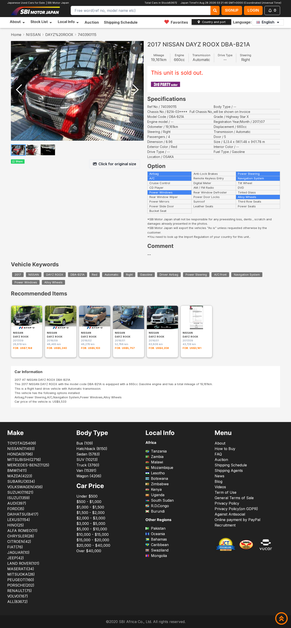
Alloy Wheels (53, 282)
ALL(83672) (17, 601)
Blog (218, 481)
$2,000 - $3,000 (90, 518)
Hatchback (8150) (91, 448)
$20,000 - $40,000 (93, 545)
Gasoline (146, 274)
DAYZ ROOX (54, 274)
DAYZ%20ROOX (59, 34)
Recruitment (225, 525)
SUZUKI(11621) (20, 492)
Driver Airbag (169, 274)
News (219, 476)
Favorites (179, 22)
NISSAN (33, 34)
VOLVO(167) (17, 596)
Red (94, 274)
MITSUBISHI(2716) (24, 459)
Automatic (112, 274)
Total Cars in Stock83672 (161, 3)
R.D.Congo (160, 505)
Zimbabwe (160, 484)
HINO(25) (15, 525)
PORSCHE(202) (20, 585)
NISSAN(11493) (21, 448)
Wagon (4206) (88, 476)
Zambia (157, 456)
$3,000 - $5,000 (90, 523)
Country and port (214, 22)
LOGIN (253, 10)
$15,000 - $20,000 (92, 540)
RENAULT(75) (19, 590)
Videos (220, 487)
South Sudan (162, 500)
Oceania (158, 533)
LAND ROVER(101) (23, 563)
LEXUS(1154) (18, 519)
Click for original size (117, 164)
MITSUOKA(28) (21, 574)
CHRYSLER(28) (20, 536)
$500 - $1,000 (88, 501)
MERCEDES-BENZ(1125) (28, 465)
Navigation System (247, 274)
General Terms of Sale (234, 498)
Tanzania (159, 451)
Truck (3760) (87, 465)
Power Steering (196, 274)
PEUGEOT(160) (20, 579)
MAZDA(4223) (19, 476)
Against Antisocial (230, 514)
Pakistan (158, 528)
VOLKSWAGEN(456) (25, 487)
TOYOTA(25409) (21, 443)
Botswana (159, 478)
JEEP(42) (15, 558)
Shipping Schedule (121, 22)
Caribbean (160, 544)
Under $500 (87, 496)
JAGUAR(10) (18, 552)
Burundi (158, 511)
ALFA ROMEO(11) (22, 530)
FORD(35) (15, 508)
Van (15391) (86, 470)
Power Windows (26, 282)
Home (16, 34)
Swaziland (159, 550)
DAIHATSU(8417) (22, 514)
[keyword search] (215, 10)
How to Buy (225, 448)
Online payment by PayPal (237, 519)
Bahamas (159, 539)
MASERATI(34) (20, 569)
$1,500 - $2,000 (90, 512)
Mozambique (162, 467)
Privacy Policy (227, 503)
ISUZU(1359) (18, 498)
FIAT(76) (15, 547)
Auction (92, 22)
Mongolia (159, 555)
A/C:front (220, 274)
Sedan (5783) (88, 454)
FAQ (218, 454)
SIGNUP (231, 10)
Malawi (157, 462)
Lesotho (158, 473)
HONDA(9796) (20, 454)
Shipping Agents (229, 470)
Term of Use (225, 492)
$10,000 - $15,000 (92, 534)
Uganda (157, 495)
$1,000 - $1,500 (90, 507)
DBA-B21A (77, 274)
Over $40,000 (88, 551)
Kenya (156, 489)
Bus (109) (84, 443)
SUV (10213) (87, 459)
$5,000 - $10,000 (91, 529)
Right (129, 274)
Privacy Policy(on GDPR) (236, 508)
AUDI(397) (16, 503)
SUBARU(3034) (21, 481)
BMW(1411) (17, 470)
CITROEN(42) (19, 541)
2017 (18, 274)
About (220, 443)
